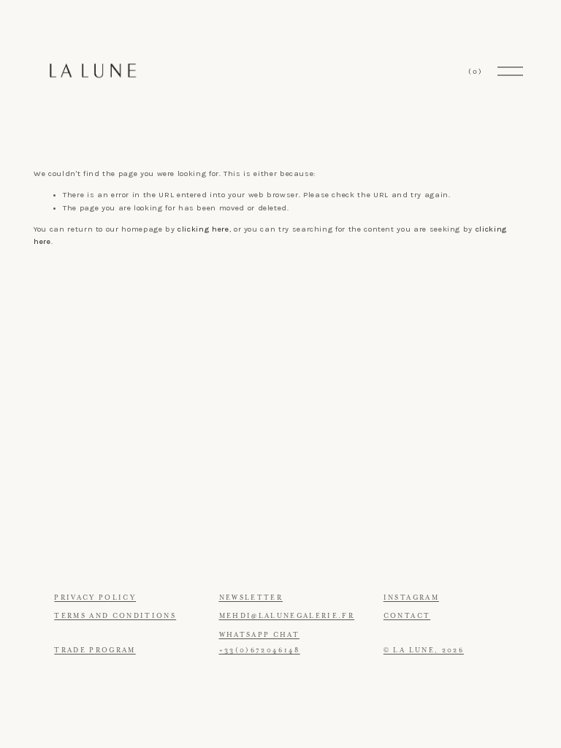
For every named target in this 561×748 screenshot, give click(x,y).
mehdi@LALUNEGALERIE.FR (287, 615)
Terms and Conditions (115, 615)
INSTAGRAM (411, 597)
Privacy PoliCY (95, 597)
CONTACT (406, 615)
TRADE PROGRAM (95, 650)
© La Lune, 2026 (423, 650)
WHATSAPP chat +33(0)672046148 (259, 642)
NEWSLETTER (251, 597)
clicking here (203, 229)
